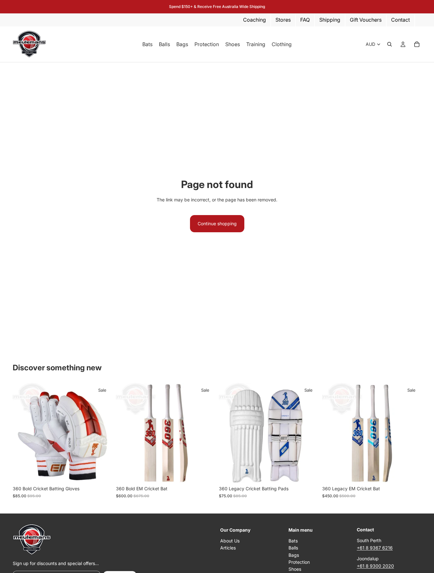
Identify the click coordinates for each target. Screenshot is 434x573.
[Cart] (417, 44)
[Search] (390, 44)
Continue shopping (217, 223)
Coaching (254, 20)
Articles (228, 547)
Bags (293, 555)
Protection (299, 562)
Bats (293, 540)
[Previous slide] (125, 433)
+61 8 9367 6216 (375, 547)
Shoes (294, 569)
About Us (230, 540)
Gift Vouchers (366, 20)
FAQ (305, 20)
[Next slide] (205, 433)
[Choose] (102, 473)
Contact (400, 20)
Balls (293, 547)
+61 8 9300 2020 (375, 566)
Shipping (329, 20)
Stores (283, 20)
